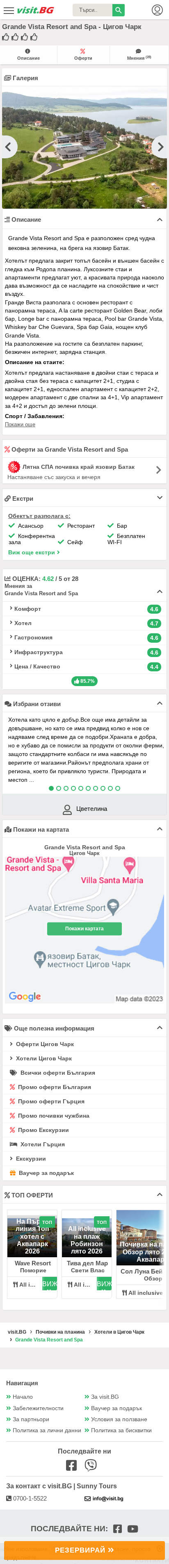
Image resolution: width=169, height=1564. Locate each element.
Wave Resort (33, 1263)
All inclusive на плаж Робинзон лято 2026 (87, 1240)
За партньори (31, 1419)
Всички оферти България (57, 1072)
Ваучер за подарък (45, 1173)
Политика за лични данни (47, 1430)
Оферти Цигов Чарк (44, 1044)
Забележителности (38, 1408)
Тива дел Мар (87, 1263)
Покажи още (20, 424)
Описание (28, 58)
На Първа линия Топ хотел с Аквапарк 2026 (32, 1236)
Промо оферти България (53, 1087)
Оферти (83, 58)
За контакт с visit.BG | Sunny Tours (61, 1486)
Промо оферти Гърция (50, 1101)
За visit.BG (105, 1397)
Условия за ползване (119, 1419)
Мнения (139, 58)
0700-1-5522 (29, 1498)
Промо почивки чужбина (52, 1115)
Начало (23, 1397)
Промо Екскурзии (42, 1130)
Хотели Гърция (42, 1144)
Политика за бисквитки (121, 1430)
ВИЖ (49, 1283)
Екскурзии (30, 1158)
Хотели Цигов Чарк (43, 1058)
